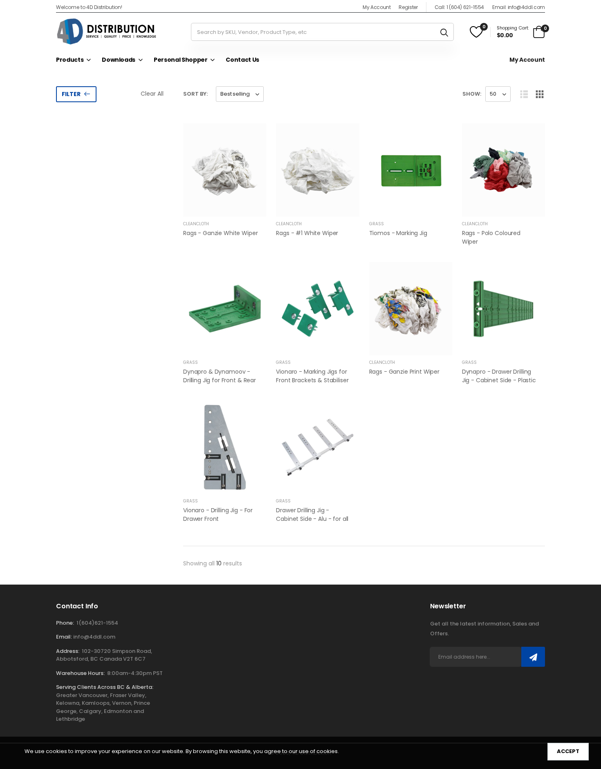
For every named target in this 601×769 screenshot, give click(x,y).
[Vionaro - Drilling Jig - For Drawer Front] (224, 447)
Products (69, 60)
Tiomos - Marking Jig (398, 233)
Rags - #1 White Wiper (307, 233)
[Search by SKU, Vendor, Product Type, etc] (444, 31)
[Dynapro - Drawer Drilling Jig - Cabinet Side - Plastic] (503, 308)
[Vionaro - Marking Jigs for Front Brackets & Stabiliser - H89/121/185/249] (317, 308)
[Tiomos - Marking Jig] (410, 170)
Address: (67, 651)
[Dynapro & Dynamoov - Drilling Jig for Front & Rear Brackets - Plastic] (224, 308)
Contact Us (242, 60)
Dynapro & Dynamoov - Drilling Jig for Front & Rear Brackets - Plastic (219, 380)
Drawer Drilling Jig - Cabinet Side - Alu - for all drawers (312, 518)
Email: (64, 637)
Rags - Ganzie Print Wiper (404, 372)
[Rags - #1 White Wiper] (317, 170)
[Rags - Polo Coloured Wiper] (503, 170)
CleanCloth (196, 224)
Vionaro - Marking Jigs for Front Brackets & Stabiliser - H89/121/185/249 (312, 380)
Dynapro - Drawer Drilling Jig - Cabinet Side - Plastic (499, 376)
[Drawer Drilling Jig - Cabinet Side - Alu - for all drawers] (317, 447)
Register (408, 7)
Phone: (65, 623)
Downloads (118, 60)
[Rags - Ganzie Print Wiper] (410, 308)
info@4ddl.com (94, 637)
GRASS (376, 224)
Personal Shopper (180, 60)
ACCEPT (568, 751)
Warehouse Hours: (80, 673)
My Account (377, 7)
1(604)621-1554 (97, 623)
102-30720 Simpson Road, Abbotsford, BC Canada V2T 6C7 (104, 655)
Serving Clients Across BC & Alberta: (104, 687)
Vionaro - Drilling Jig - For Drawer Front (218, 514)
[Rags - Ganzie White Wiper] (224, 170)
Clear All (152, 94)
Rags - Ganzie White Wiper (220, 233)
